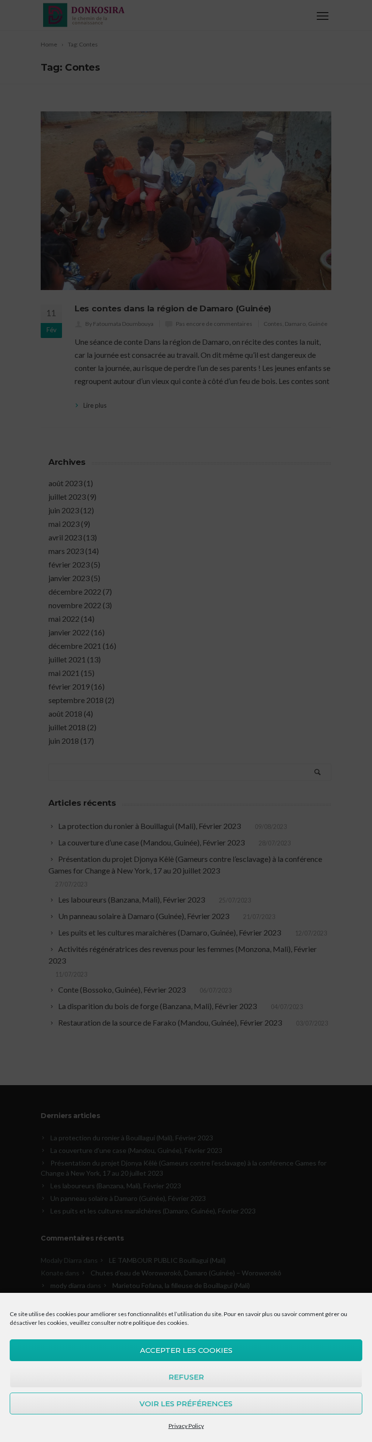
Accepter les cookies (186, 1350)
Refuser (186, 1376)
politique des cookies (160, 1322)
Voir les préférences (186, 1403)
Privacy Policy (186, 1425)
